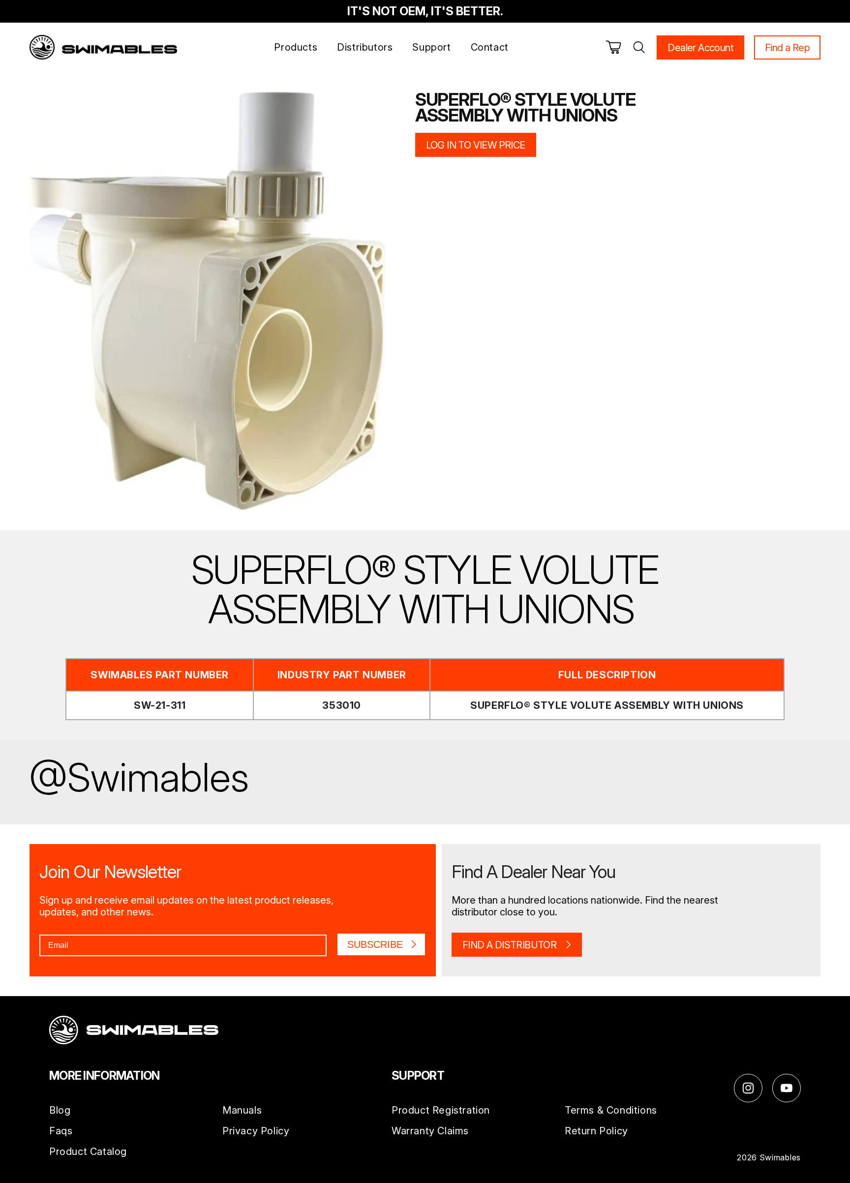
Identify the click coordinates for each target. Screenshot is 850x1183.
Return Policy (596, 1131)
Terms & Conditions (611, 1110)
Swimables (780, 1157)
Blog (59, 1110)
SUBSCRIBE (375, 944)
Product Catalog (88, 1152)
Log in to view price (475, 145)
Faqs (60, 1131)
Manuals (242, 1110)
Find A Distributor (509, 945)
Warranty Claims (430, 1131)
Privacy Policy (255, 1131)
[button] (613, 47)
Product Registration (441, 1110)
